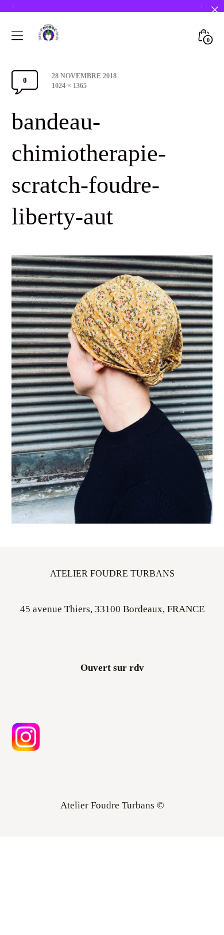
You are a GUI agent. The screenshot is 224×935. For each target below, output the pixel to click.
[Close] (214, 9)
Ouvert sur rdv (112, 667)
